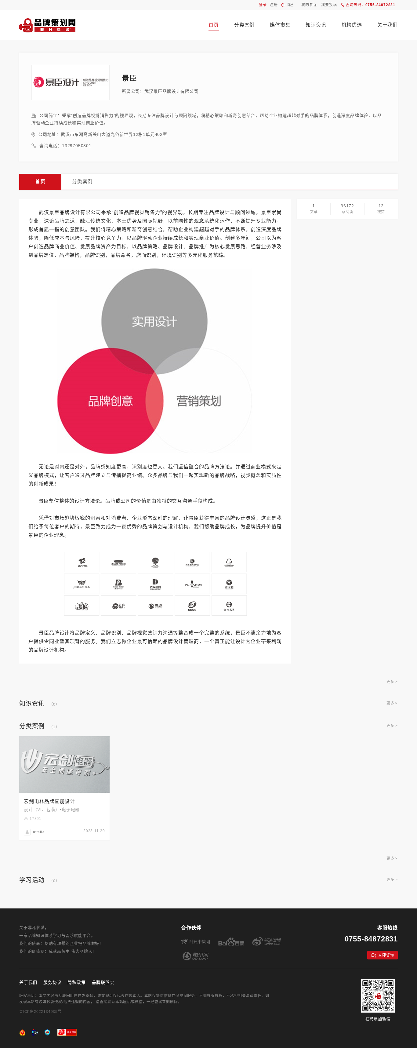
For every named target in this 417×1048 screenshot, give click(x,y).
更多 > (392, 682)
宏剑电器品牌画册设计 (49, 801)
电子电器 (71, 809)
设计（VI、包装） (42, 809)
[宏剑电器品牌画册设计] (64, 738)
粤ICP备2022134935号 (40, 1012)
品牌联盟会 (103, 982)
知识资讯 (316, 24)
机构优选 (352, 24)
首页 (214, 24)
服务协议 (52, 982)
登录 (263, 5)
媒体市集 (280, 24)
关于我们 (387, 24)
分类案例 (244, 24)
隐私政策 (76, 982)
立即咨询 (386, 955)
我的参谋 (309, 5)
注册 (274, 5)
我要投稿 (329, 5)
